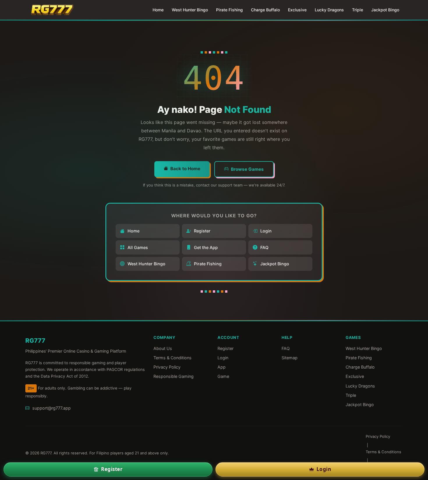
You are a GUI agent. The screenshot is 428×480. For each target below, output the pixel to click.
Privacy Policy (167, 367)
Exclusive (297, 9)
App (221, 367)
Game (223, 376)
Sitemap (290, 357)
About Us (162, 348)
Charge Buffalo (265, 9)
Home (158, 9)
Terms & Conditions (172, 357)
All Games (138, 247)
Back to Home (185, 168)
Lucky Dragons (329, 9)
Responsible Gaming (173, 376)
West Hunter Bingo (190, 9)
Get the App (206, 247)
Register (202, 230)
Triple (357, 9)
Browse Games (247, 169)
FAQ (264, 247)
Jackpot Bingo (385, 9)
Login (266, 230)
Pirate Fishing (229, 9)
